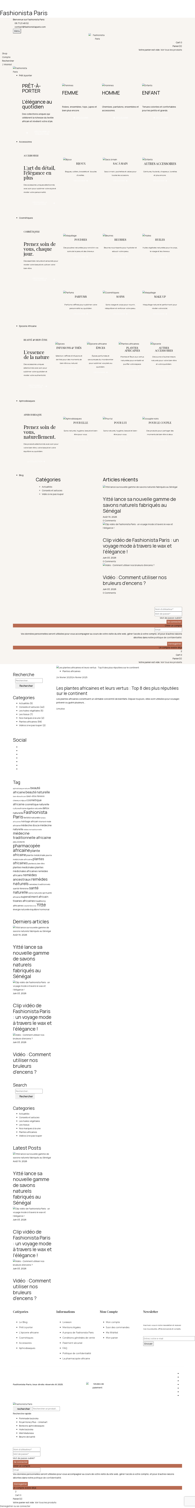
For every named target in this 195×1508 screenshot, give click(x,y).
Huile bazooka (26, 1429)
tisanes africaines (24, 901)
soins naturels (35, 892)
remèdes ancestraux (25, 877)
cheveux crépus (19, 800)
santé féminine (21, 888)
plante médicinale (35, 855)
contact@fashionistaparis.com (30, 26)
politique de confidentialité (168, 637)
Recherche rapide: (22, 1413)
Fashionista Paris (24, 13)
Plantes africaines (28, 721)
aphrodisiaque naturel (21, 788)
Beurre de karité (27, 1436)
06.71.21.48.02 (22, 23)
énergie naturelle (21, 909)
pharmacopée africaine (26, 848)
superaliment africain (34, 896)
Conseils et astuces (29, 706)
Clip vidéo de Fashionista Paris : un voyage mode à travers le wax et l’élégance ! (141, 546)
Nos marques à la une (30, 717)
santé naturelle (26, 890)
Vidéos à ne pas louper (30, 725)
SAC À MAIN (120, 163)
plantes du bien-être (36, 863)
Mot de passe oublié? (171, 617)
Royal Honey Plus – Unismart (33, 1422)
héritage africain (29, 821)
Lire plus (60, 708)
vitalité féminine (30, 906)
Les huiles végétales (29, 710)
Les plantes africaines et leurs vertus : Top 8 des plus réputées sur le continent (117, 690)
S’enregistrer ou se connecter (15, 1506)
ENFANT (151, 92)
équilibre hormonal (39, 909)
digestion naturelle (34, 808)
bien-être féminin (36, 796)
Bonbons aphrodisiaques (31, 1425)
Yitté (41, 905)
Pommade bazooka (28, 1418)
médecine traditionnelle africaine (32, 835)
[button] (97, 42)
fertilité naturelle (31, 817)
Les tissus (24, 714)
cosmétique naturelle (37, 804)
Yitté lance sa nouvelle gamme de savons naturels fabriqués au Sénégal (139, 505)
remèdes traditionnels (39, 884)
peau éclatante (19, 842)
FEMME (70, 92)
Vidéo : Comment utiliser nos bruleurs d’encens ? (135, 580)
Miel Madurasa (26, 1433)
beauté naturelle (38, 792)
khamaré (42, 821)
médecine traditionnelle (33, 829)
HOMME (111, 92)
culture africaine (19, 808)
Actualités (24, 703)
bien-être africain (19, 796)
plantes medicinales (24, 867)
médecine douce (30, 825)
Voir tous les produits (171, 49)
